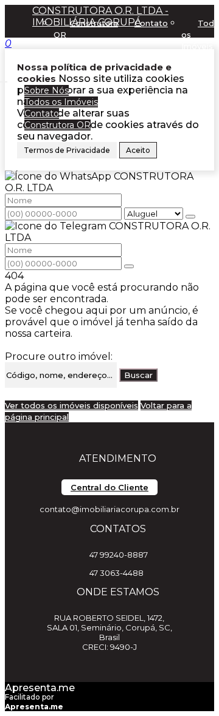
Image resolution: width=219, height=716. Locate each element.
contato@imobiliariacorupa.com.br (109, 509)
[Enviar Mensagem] (129, 266)
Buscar (138, 375)
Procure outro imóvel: (59, 356)
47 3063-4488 (116, 573)
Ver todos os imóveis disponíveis (71, 405)
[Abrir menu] (3, 78)
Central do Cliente (109, 487)
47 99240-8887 (118, 554)
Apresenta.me (40, 688)
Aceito (138, 150)
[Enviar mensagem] (190, 216)
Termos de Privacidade (67, 150)
